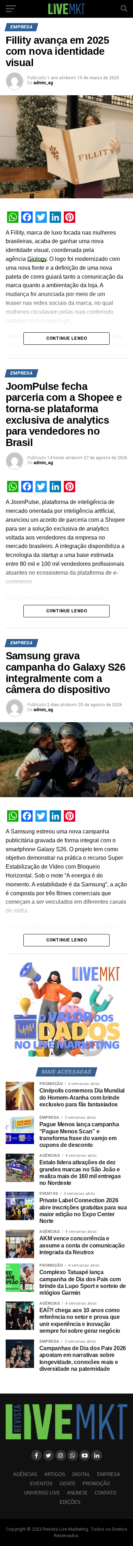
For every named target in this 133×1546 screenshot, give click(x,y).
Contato (105, 1493)
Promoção (96, 1483)
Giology (36, 259)
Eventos (41, 1483)
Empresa (108, 1474)
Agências (25, 1474)
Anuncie (77, 1493)
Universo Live (42, 1493)
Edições (70, 1502)
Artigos (54, 1474)
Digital (81, 1474)
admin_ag (43, 82)
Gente (68, 1483)
